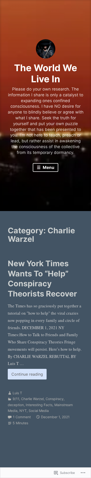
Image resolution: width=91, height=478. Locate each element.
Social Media (39, 411)
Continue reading (25, 375)
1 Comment (22, 417)
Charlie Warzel (32, 399)
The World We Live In (45, 73)
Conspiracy (55, 399)
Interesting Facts (39, 405)
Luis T (17, 393)
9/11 (16, 399)
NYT (23, 411)
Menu (48, 167)
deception (16, 405)
